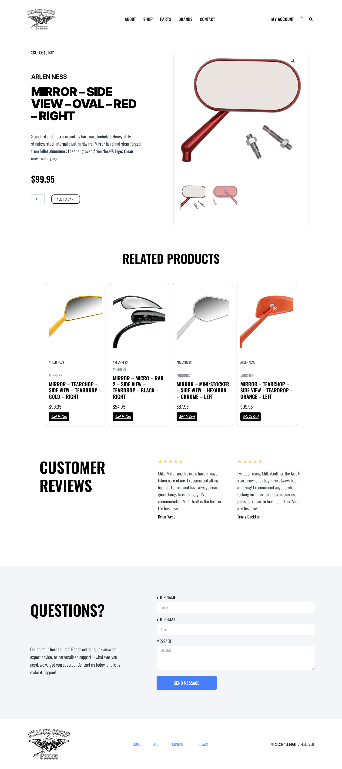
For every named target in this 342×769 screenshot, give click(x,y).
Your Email (166, 619)
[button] (311, 19)
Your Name (166, 597)
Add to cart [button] (59, 416)
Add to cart (66, 199)
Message (164, 641)
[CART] (301, 18)
